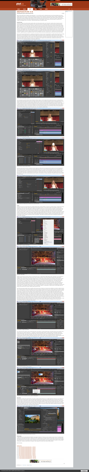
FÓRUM (36, 9)
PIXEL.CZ (58, 0)
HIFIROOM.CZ (52, 0)
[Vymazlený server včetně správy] (69, 11)
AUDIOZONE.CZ (32, 0)
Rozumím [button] (84, 470)
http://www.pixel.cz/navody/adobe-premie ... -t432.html (27, 458)
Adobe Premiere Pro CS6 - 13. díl (25, 11)
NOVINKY (18, 9)
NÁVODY (30, 9)
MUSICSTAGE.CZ (39, 0)
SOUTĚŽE (46, 9)
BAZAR (41, 9)
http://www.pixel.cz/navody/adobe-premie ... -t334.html (27, 447)
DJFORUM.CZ (45, 0)
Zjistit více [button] (22, 470)
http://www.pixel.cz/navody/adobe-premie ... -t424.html (27, 457)
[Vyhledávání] (71, 9)
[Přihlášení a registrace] (69, 9)
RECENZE (24, 9)
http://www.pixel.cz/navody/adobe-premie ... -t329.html (27, 446)
